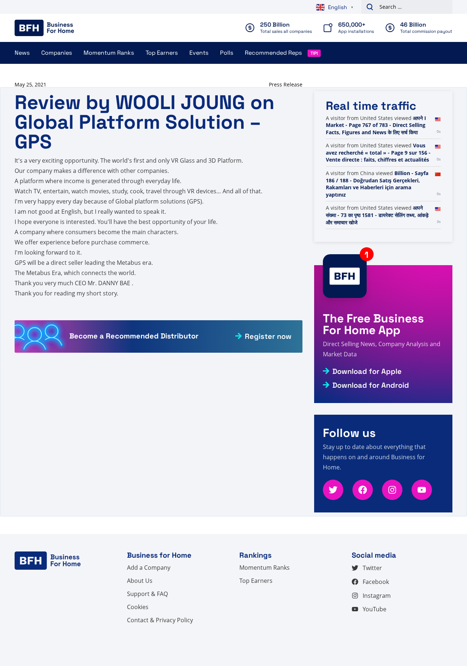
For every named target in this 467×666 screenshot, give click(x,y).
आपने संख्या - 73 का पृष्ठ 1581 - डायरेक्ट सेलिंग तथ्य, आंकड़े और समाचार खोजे (377, 214)
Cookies (137, 607)
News (22, 53)
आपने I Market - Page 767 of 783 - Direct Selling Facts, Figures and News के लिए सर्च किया (376, 125)
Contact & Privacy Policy (160, 620)
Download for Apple (367, 371)
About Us (140, 581)
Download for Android (370, 385)
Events (198, 53)
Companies (56, 53)
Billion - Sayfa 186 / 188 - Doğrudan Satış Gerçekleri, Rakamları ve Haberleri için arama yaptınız (377, 184)
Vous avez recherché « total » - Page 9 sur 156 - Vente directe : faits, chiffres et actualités (378, 152)
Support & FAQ (147, 594)
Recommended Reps (273, 53)
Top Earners (162, 53)
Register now (268, 336)
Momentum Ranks (109, 53)
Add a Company (148, 568)
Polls (226, 53)
